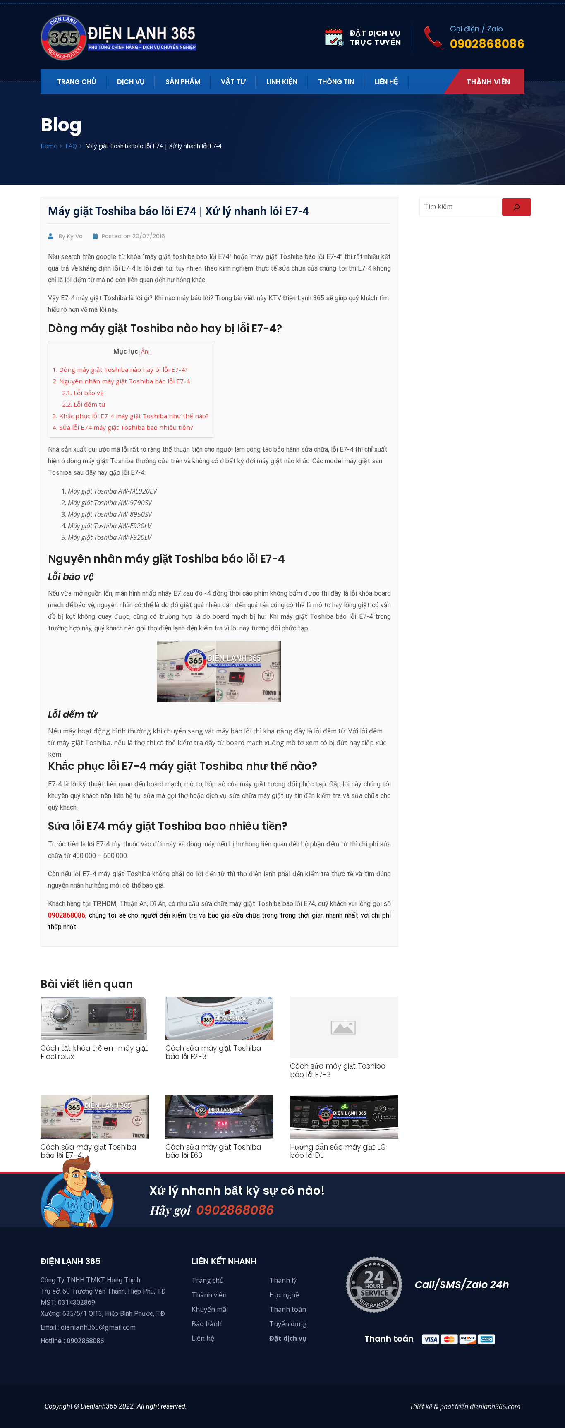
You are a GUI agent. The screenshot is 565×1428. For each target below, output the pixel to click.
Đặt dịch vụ (288, 1338)
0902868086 (235, 1210)
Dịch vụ (131, 81)
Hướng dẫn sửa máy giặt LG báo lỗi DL (338, 1151)
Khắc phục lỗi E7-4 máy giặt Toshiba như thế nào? (132, 416)
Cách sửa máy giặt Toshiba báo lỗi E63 (213, 1151)
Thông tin (336, 81)
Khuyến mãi (210, 1309)
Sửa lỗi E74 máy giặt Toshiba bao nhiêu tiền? (123, 427)
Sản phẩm (182, 81)
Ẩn (144, 351)
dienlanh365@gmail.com (98, 1327)
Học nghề (284, 1294)
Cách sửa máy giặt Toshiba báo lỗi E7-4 (88, 1151)
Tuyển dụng (288, 1323)
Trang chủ (208, 1280)
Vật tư (233, 81)
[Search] (516, 207)
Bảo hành (207, 1323)
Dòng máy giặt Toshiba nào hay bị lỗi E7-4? (120, 369)
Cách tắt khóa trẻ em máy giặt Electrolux (94, 1052)
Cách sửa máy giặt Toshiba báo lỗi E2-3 (213, 1052)
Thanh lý (283, 1280)
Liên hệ (386, 81)
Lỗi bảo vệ (83, 392)
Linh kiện (281, 81)
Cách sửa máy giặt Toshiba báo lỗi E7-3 (337, 1070)
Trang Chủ (76, 81)
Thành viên (488, 82)
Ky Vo (75, 236)
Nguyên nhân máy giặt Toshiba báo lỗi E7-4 (121, 381)
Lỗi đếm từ (83, 404)
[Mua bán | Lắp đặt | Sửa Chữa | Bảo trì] (123, 37)
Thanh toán (287, 1309)
